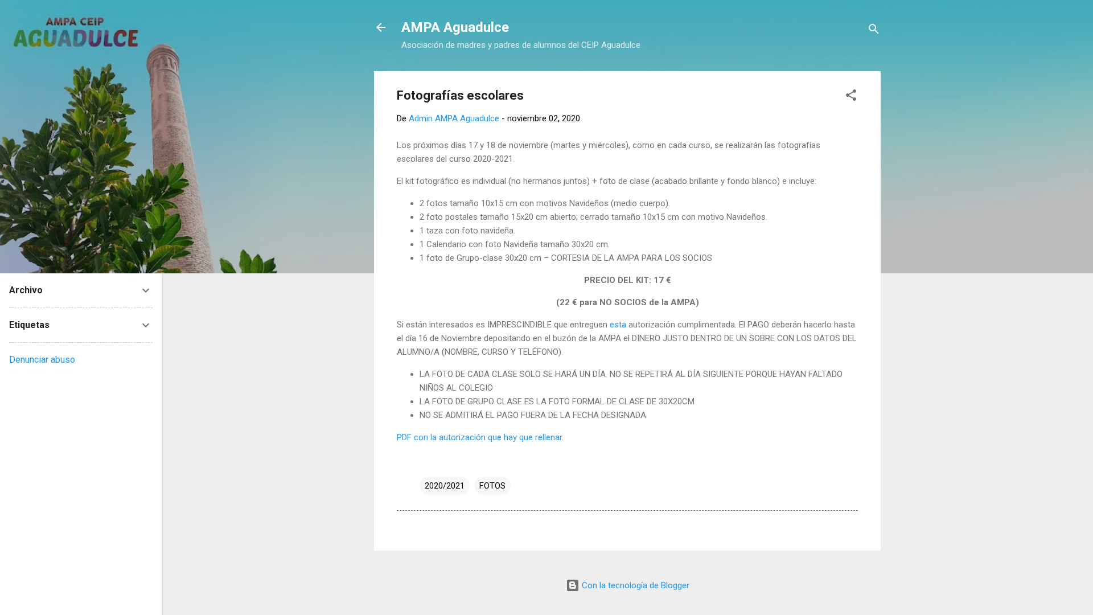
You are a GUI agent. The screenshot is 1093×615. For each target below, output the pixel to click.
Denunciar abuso (42, 359)
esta (618, 324)
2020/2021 (445, 486)
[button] (851, 97)
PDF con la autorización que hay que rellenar (479, 437)
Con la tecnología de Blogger (634, 585)
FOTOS (492, 486)
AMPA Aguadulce (455, 27)
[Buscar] (874, 31)
